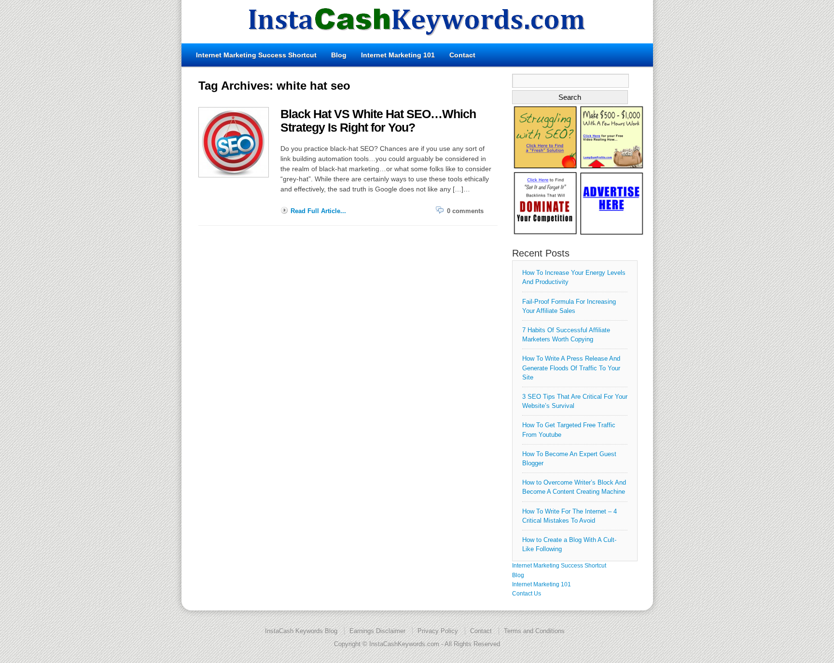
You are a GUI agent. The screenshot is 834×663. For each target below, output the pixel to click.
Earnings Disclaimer (377, 631)
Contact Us (526, 593)
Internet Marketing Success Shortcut (256, 55)
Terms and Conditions (534, 631)
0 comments (465, 211)
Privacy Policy (437, 631)
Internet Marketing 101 (398, 55)
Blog (339, 55)
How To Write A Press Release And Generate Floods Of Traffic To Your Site (571, 367)
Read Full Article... (318, 211)
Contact (462, 55)
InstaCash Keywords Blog (301, 631)
